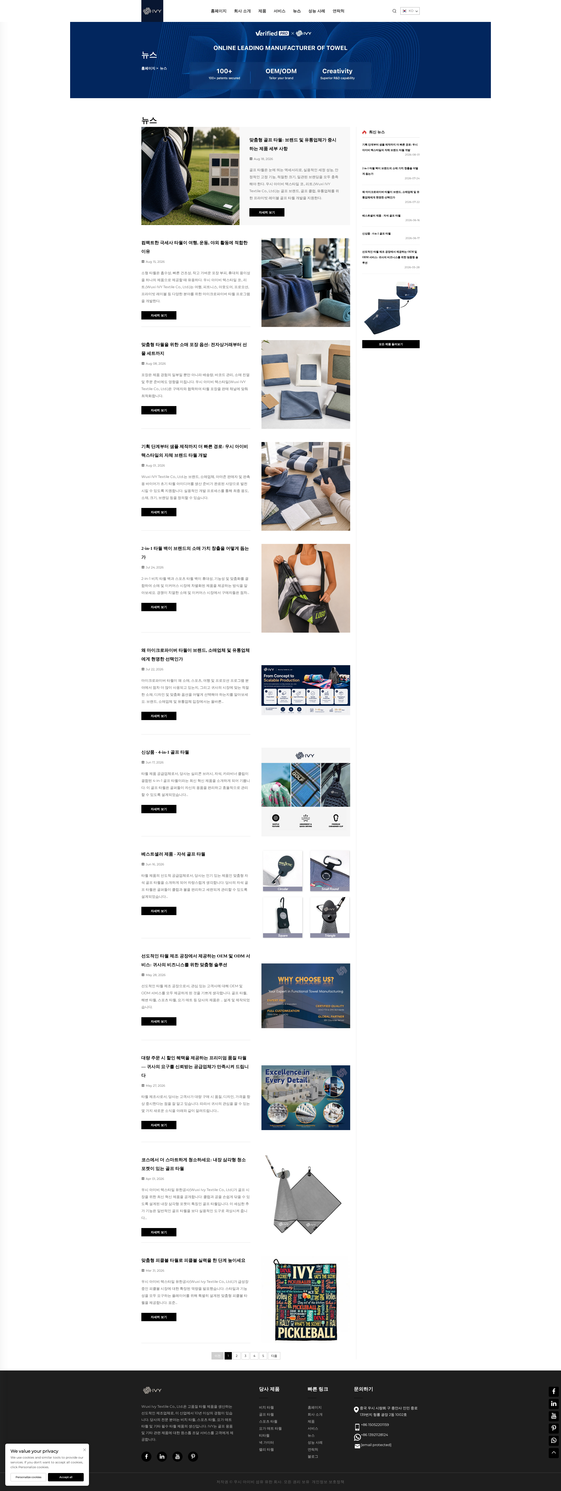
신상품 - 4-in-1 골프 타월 (165, 752)
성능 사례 (316, 11)
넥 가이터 (266, 1442)
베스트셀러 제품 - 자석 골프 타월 (173, 854)
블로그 (313, 1456)
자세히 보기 (267, 212)
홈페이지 (219, 11)
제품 (262, 11)
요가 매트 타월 (270, 1428)
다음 (274, 1356)
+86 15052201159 (375, 1425)
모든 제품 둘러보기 (391, 344)
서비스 (280, 11)
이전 (218, 1356)
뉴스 (297, 11)
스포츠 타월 (268, 1421)
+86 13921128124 (374, 1435)
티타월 (264, 1435)
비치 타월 (266, 1407)
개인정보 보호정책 (328, 1482)
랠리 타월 (266, 1449)
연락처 (338, 11)
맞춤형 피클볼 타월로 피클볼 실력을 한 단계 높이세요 (193, 1260)
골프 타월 (266, 1414)
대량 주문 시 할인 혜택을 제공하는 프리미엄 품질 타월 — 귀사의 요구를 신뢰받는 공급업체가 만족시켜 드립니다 (195, 1066)
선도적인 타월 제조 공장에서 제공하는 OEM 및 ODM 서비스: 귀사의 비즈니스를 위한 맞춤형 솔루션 (390, 257)
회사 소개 (242, 11)
